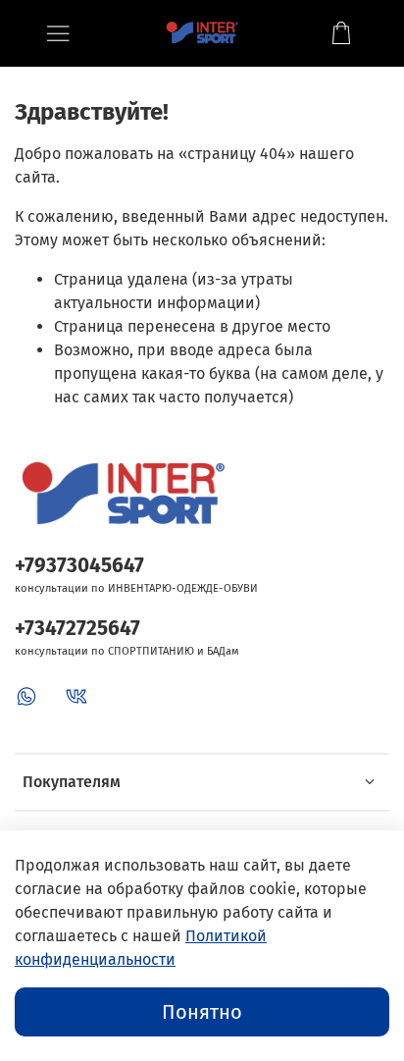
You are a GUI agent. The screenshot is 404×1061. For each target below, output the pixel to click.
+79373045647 (79, 566)
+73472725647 (77, 628)
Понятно (202, 1012)
